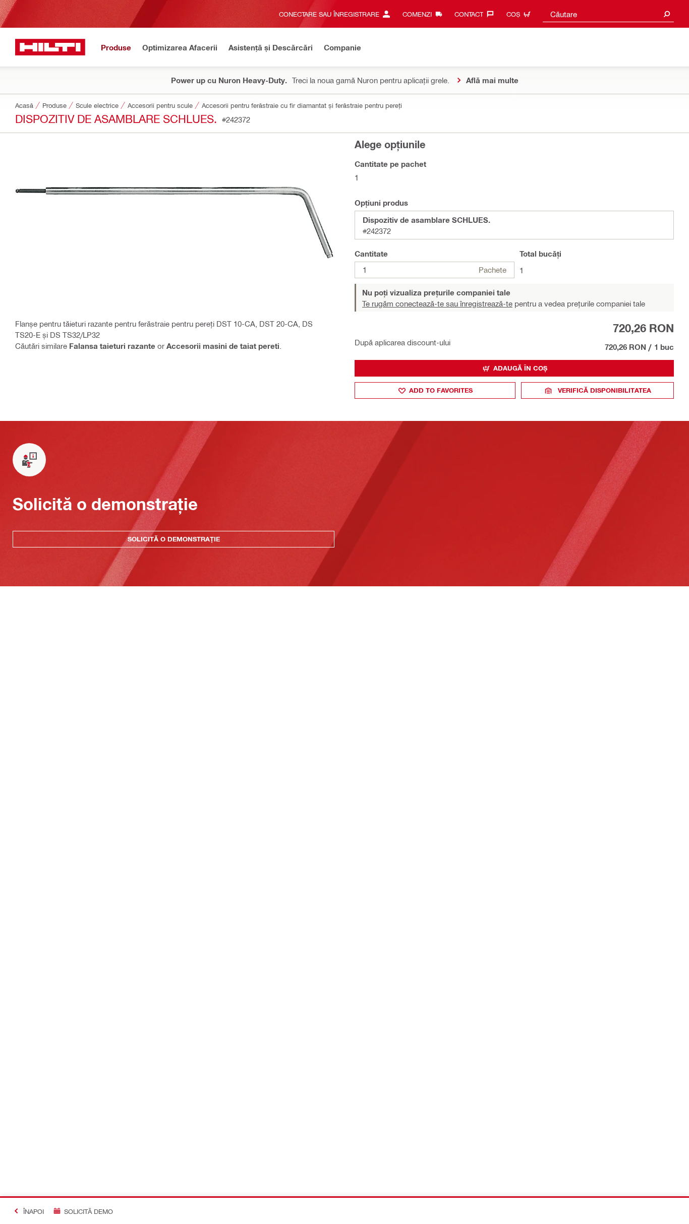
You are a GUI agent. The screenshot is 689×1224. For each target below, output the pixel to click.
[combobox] (608, 14)
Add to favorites (441, 390)
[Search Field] (666, 14)
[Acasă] (50, 47)
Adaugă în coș (520, 368)
